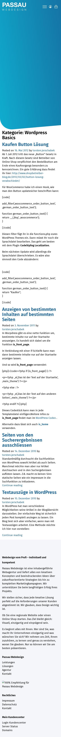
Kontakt (6, 673)
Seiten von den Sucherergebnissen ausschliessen (22, 440)
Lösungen (7, 666)
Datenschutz (9, 704)
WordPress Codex (46, 418)
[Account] (50, 6)
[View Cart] (56, 6)
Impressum (8, 700)
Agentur (6, 670)
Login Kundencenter (14, 722)
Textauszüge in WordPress (29, 492)
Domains (7, 730)
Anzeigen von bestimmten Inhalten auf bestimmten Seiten (29, 314)
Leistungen (8, 662)
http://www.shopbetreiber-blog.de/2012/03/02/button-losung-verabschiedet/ (23, 177)
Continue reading (12, 485)
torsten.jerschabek (44, 150)
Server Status (10, 726)
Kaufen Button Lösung (25, 144)
